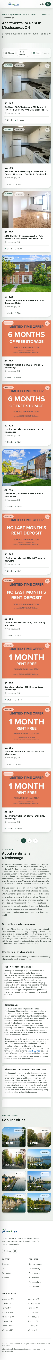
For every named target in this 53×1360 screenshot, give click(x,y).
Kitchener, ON (7, 1312)
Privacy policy (34, 1268)
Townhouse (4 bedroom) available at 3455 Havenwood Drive (24, 301)
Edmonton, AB (34, 1303)
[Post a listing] (48, 4)
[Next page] (35, 840)
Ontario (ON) (45, 14)
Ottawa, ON (7, 1321)
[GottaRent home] (14, 4)
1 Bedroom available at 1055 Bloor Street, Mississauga (23, 366)
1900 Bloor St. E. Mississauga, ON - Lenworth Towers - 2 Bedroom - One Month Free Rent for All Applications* (26, 110)
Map (38, 53)
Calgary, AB (6, 1303)
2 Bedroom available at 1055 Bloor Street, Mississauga (23, 430)
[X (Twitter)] (15, 1251)
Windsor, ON (33, 1330)
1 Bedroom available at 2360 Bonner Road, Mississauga (24, 752)
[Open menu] (5, 4)
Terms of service (35, 1264)
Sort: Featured (22, 53)
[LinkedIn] (9, 1251)
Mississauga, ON (8, 1317)
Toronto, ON (33, 1321)
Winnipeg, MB (7, 1330)
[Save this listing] (47, 66)
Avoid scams (34, 1286)
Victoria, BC (33, 1326)
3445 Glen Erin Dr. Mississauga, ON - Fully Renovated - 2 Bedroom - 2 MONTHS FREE (24, 237)
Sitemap (5, 1277)
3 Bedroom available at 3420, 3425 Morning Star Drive (24, 623)
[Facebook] (4, 1251)
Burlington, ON (34, 1299)
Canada (33, 14)
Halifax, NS (6, 1308)
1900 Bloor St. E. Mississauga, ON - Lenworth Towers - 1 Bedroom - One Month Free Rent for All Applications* (26, 174)
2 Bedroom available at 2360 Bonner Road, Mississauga (24, 817)
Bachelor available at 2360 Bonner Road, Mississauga (23, 688)
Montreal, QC (33, 1317)
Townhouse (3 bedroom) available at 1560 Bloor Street (24, 495)
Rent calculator (35, 1282)
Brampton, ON (8, 1299)
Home (4, 14)
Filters (11, 53)
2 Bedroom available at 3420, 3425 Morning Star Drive (24, 559)
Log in (41, 4)
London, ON (33, 1312)
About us (5, 1264)
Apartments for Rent (18, 14)
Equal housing (34, 1273)
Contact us (6, 1273)
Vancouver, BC (8, 1326)
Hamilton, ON (33, 1308)
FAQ (3, 1268)
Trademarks (34, 1277)
